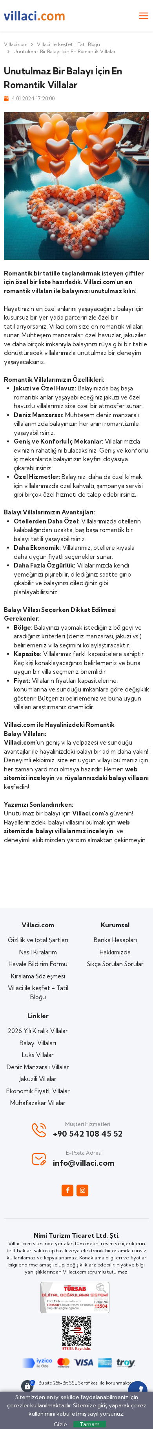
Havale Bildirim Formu (38, 964)
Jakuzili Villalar (38, 1079)
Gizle (60, 1424)
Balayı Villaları (38, 1043)
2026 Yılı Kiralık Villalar (38, 1031)
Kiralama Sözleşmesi (38, 976)
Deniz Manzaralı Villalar (38, 1067)
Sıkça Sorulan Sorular (115, 964)
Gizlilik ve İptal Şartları (38, 940)
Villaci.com (15, 44)
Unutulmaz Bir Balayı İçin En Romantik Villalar (64, 51)
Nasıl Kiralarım (38, 952)
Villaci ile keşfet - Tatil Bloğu (68, 44)
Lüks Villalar (38, 1055)
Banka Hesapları (115, 940)
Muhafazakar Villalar (38, 1103)
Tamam (90, 1424)
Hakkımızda (115, 952)
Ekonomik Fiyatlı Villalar (38, 1091)
